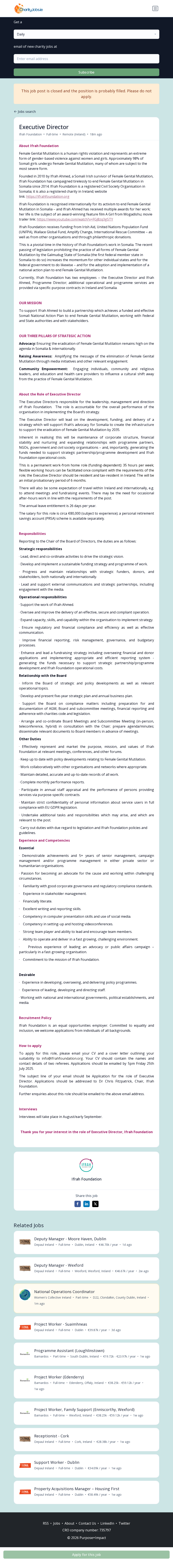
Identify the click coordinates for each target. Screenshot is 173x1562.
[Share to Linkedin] (86, 1204)
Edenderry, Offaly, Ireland (86, 1383)
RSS (46, 1523)
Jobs (56, 1523)
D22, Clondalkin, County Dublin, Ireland (119, 1297)
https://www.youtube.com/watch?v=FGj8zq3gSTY (75, 219)
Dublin (79, 1330)
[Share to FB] (77, 1204)
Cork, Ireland (83, 1442)
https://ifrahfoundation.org (47, 196)
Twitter (124, 1523)
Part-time (82, 1297)
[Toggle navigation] (155, 8)
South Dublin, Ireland (84, 1356)
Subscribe (86, 72)
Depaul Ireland (44, 1245)
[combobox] (86, 34)
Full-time (52, 134)
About (69, 1523)
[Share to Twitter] (95, 1204)
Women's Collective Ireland (52, 1297)
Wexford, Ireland (80, 1415)
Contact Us (87, 1523)
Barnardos (41, 1356)
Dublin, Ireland (84, 1245)
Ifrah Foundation (30, 134)
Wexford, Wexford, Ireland (93, 1271)
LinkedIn (107, 1523)
